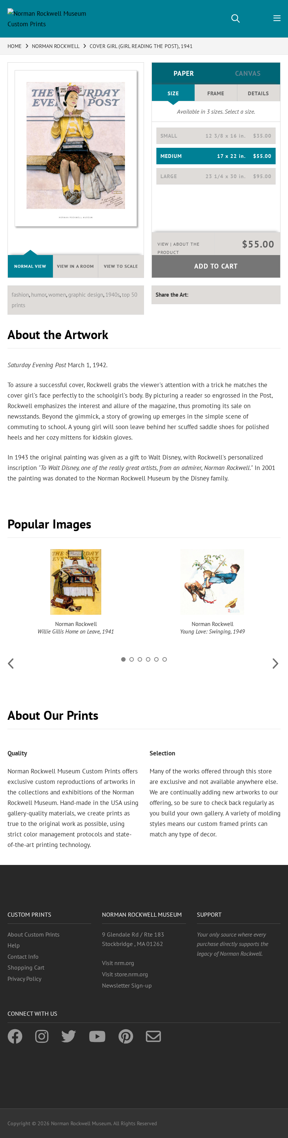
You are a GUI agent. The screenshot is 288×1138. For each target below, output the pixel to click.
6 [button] (164, 659)
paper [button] (184, 73)
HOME (15, 46)
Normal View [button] (30, 266)
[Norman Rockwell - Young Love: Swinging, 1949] (212, 582)
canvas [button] (248, 73)
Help (14, 945)
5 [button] (156, 659)
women (57, 294)
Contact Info (23, 956)
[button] (216, 136)
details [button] (258, 93)
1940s (112, 294)
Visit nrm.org (118, 963)
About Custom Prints (34, 934)
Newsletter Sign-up (127, 985)
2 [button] (131, 659)
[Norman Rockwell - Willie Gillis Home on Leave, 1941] (75, 582)
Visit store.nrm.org (125, 974)
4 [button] (148, 659)
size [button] (173, 93)
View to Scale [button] (121, 266)
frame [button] (215, 93)
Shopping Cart (26, 967)
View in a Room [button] (75, 266)
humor (38, 294)
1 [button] (123, 659)
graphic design (85, 294)
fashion (20, 294)
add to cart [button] (216, 266)
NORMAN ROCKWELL (56, 46)
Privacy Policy (24, 978)
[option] (76, 592)
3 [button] (140, 659)
